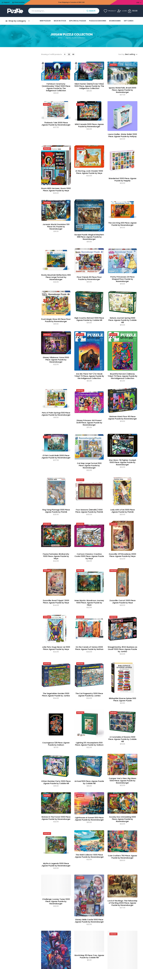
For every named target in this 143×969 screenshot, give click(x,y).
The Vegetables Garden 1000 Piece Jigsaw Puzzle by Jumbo (56, 694)
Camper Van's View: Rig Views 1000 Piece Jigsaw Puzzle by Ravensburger (122, 780)
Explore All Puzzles (77, 21)
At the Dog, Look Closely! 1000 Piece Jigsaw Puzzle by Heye (89, 172)
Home (60, 38)
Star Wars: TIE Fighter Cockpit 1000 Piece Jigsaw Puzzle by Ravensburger (122, 462)
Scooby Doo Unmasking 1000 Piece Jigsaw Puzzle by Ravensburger (122, 819)
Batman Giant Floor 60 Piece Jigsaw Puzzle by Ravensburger (122, 417)
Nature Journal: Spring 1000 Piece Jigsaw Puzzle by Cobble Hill (122, 320)
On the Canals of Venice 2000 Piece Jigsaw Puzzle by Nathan (89, 648)
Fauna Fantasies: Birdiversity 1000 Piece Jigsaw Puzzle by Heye (56, 556)
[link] (64, 54)
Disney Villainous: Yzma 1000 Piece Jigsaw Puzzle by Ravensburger (56, 359)
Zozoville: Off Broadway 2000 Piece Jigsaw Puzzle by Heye (122, 555)
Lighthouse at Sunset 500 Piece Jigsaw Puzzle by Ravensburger (89, 819)
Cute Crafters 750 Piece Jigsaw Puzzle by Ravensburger (122, 857)
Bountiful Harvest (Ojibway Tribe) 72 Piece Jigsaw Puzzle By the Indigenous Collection (122, 376)
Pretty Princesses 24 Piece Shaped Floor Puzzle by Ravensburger (122, 279)
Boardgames (115, 21)
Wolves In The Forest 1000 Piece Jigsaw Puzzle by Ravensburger (55, 818)
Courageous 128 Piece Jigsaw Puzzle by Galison (56, 744)
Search (92, 10)
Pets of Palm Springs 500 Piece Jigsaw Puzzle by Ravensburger (55, 414)
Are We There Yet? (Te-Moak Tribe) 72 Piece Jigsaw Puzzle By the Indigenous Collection (89, 376)
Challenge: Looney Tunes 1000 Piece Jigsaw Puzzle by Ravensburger (56, 901)
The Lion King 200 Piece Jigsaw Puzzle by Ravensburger (122, 224)
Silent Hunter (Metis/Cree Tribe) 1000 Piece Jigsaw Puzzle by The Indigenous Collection (89, 86)
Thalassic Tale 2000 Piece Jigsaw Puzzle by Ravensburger (55, 124)
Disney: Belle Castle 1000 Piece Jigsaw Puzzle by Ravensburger (89, 921)
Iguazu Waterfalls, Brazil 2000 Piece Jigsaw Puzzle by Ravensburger (122, 90)
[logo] (15, 11)
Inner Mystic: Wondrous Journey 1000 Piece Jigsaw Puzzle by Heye (89, 602)
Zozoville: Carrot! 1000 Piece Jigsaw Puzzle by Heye (122, 601)
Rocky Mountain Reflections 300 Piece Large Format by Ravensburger (56, 277)
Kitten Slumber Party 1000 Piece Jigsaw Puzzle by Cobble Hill (56, 782)
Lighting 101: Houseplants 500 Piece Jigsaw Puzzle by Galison (89, 744)
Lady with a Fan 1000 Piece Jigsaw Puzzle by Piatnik (122, 511)
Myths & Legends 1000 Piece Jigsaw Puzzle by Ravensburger (55, 864)
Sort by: (121, 54)
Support (7, 2)
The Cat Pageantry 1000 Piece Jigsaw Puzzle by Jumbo (89, 694)
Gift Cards (128, 21)
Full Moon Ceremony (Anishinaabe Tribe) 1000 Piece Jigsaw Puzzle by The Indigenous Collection (56, 87)
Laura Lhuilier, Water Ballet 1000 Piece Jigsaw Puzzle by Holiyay (122, 135)
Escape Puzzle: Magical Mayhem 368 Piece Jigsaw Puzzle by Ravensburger (89, 237)
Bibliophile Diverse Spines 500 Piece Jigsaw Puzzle (122, 699)
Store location (19, 2)
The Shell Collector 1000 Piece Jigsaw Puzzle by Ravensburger (89, 856)
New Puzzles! (45, 21)
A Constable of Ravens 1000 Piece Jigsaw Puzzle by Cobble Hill (122, 739)
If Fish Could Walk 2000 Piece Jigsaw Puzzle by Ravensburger (55, 456)
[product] (56, 71)
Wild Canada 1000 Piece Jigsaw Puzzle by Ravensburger (89, 125)
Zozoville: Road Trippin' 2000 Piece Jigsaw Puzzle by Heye (56, 601)
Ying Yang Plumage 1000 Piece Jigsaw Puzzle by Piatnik (56, 511)
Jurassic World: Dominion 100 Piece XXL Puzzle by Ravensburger (56, 226)
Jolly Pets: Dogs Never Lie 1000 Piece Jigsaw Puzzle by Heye (56, 648)
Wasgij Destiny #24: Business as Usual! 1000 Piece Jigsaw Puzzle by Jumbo (122, 649)
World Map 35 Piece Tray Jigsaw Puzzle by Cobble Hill (89, 956)
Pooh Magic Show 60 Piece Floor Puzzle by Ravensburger (56, 320)
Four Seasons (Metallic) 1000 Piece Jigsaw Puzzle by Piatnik (89, 511)
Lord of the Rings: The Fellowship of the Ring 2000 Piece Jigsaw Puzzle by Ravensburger (122, 903)
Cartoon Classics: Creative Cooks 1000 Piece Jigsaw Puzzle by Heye (89, 556)
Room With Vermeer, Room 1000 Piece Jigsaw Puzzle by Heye (56, 189)
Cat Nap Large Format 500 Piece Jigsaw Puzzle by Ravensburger (89, 465)
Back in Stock (60, 21)
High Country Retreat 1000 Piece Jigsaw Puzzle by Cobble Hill (89, 319)
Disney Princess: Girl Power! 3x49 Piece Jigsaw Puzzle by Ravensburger (89, 422)
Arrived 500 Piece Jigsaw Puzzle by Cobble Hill (89, 782)
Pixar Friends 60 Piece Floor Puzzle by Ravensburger (89, 278)
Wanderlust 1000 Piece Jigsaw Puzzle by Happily (122, 179)
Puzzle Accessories (97, 21)
